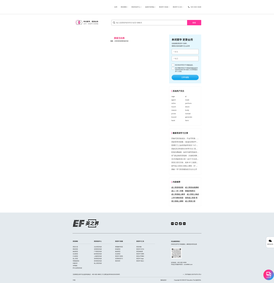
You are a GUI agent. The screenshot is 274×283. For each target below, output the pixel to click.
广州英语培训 (98, 251)
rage (173, 96)
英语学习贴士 (140, 261)
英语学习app (140, 258)
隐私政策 (190, 65)
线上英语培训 (98, 263)
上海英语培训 (98, 256)
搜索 (194, 22)
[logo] (75, 7)
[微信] (176, 223)
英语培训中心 (135, 7)
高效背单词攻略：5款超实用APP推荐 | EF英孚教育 (185, 142)
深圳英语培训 (98, 258)
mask (187, 100)
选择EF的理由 (149, 7)
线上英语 (75, 258)
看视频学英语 (119, 247)
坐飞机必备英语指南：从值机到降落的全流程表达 (185, 155)
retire (173, 103)
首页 (115, 7)
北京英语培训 (98, 247)
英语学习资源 (163, 7)
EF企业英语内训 (77, 268)
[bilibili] (184, 223)
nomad (187, 113)
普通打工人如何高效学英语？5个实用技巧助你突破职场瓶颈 (185, 145)
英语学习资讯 (119, 256)
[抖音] (180, 223)
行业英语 (75, 256)
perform (188, 103)
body (187, 110)
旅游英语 (75, 251)
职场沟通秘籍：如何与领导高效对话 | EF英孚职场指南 (185, 152)
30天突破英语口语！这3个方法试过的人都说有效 (185, 159)
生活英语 (75, 254)
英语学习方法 (140, 249)
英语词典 (138, 247)
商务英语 (75, 249)
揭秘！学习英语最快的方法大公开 (184, 169)
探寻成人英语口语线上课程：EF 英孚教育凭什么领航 (185, 166)
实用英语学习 (119, 258)
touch (173, 106)
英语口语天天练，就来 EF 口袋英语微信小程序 (185, 162)
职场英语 (117, 249)
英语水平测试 (140, 256)
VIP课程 (75, 265)
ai (185, 96)
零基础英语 (76, 261)
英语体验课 (139, 251)
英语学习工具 (177, 7)
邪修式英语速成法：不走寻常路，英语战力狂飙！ (185, 138)
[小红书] (172, 223)
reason (173, 110)
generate (188, 117)
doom (187, 106)
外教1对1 (75, 263)
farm (187, 120)
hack (173, 120)
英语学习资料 (140, 254)
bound (173, 117)
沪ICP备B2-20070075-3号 (192, 274)
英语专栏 (117, 261)
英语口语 (75, 247)
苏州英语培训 (98, 261)
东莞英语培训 (98, 249)
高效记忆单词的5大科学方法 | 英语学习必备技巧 (185, 149)
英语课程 (124, 7)
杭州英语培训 (98, 254)
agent (173, 100)
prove (173, 113)
